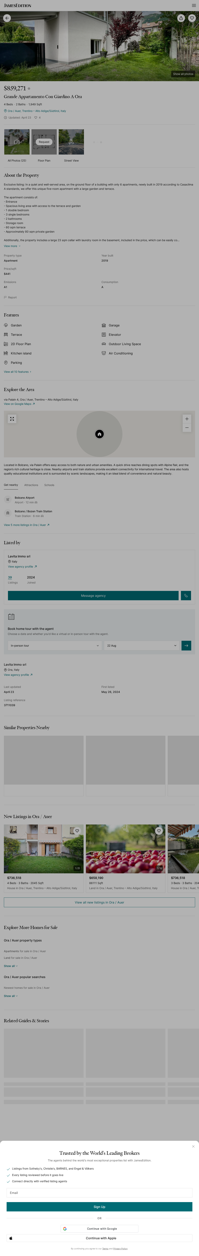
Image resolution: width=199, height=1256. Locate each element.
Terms (105, 1248)
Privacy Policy (120, 1248)
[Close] (193, 1146)
